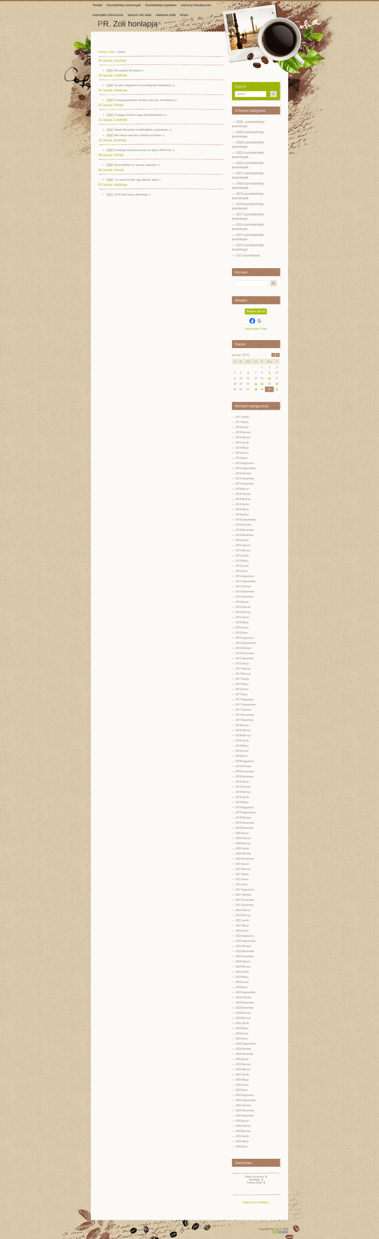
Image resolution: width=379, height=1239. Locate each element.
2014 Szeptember (245, 519)
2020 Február (243, 838)
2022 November (244, 951)
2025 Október (243, 1105)
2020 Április (242, 848)
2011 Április (242, 417)
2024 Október (243, 1048)
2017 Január (242, 663)
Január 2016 (240, 355)
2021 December (244, 905)
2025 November (244, 1110)
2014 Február (243, 494)
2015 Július (241, 571)
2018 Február (243, 730)
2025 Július (241, 1090)
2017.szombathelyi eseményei (248, 216)
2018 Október (243, 766)
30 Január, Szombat (112, 60)
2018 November (244, 771)
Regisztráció (250, 1202)
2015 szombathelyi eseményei (248, 237)
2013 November (244, 478)
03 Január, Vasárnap (112, 184)
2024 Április (242, 1023)
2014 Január (242, 488)
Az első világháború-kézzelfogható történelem (142, 85)
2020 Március (243, 843)
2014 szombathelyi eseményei (248, 247)
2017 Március (243, 673)
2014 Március (243, 499)
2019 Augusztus (244, 807)
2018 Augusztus (244, 761)
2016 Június (242, 627)
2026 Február (243, 1126)
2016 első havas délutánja (130, 194)
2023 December (244, 1007)
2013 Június (242, 452)
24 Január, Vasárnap (112, 90)
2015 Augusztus (244, 576)
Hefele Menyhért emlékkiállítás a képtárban (141, 129)
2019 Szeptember (245, 812)
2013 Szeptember (245, 468)
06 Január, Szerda (111, 170)
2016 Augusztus (244, 637)
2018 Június (242, 750)
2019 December (244, 828)
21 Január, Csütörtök (112, 120)
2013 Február (243, 432)
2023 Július (241, 987)
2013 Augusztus (244, 463)
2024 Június (242, 1033)
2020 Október (243, 853)
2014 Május (242, 509)
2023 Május (242, 977)
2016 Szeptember (245, 643)
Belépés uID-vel (256, 311)
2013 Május (242, 447)
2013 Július (241, 458)
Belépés (264, 1202)
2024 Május (242, 1028)
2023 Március (243, 966)
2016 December (244, 658)
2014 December (244, 535)
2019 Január (242, 781)
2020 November (244, 858)
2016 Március (243, 612)
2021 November (244, 899)
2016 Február (243, 607)
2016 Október (243, 648)
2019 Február (243, 786)
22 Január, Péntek (111, 105)
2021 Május (242, 874)
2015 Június (242, 566)
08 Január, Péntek (111, 155)
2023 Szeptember (245, 992)
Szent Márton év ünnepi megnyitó (135, 164)
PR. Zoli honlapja (128, 24)
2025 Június (242, 1084)
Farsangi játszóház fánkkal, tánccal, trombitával (144, 100)
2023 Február (243, 961)
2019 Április (242, 797)
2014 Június (242, 514)
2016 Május (242, 622)
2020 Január (242, 833)
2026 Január (242, 1120)
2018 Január (242, 725)
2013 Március (243, 437)
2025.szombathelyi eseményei (248, 134)
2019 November (244, 822)
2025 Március (243, 1069)
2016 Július (241, 632)
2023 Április (242, 971)
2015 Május (242, 560)
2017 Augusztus (244, 699)
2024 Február (243, 1013)
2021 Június (242, 879)
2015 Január (242, 540)
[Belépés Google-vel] (259, 321)
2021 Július (241, 884)
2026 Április (242, 1136)
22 (262, 383)
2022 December (244, 956)
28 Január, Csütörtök (112, 75)
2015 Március (243, 550)
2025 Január (242, 1059)
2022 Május (242, 925)
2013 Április (242, 442)
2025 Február (243, 1064)
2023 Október (243, 997)
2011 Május (242, 422)
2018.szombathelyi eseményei (248, 206)
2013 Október (243, 473)
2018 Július (241, 756)
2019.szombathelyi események (248, 195)
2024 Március (243, 1018)
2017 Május (242, 684)
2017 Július (241, 694)
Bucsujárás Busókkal (127, 70)
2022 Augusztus (244, 935)
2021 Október (243, 894)
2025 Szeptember (245, 1100)
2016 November (244, 653)
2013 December (244, 483)
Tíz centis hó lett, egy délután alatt (135, 179)
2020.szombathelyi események (248, 185)
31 (276, 389)
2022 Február (243, 910)
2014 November (244, 530)
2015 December (244, 596)
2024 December (244, 1054)
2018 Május (242, 745)
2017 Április (242, 679)
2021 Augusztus (244, 889)
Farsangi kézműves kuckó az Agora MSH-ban (142, 150)
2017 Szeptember (245, 704)
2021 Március (243, 869)
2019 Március (243, 792)
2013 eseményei (248, 255)
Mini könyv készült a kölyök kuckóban (137, 135)
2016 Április (242, 617)
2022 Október (243, 946)
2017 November (244, 715)
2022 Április (242, 920)
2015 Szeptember (245, 581)
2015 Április (242, 555)
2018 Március (243, 735)
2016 (111, 51)
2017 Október (243, 709)
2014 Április (242, 504)
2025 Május (242, 1079)
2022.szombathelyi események (248, 165)
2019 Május (242, 802)
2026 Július (241, 1146)
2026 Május (242, 1141)
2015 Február (243, 545)
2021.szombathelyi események (248, 175)
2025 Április (242, 1074)
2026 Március (243, 1131)
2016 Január (242, 601)
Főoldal (102, 51)
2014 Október (243, 524)
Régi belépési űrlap (256, 328)
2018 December (244, 776)
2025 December (244, 1115)
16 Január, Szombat (112, 140)
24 (276, 383)
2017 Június (242, 689)
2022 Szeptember (245, 941)
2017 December (244, 720)
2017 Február (243, 668)
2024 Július (241, 1038)
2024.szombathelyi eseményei (248, 144)
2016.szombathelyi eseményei (248, 226)
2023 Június (242, 982)
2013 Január (242, 427)
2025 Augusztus (244, 1095)
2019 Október (243, 817)
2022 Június (242, 930)
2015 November (244, 591)
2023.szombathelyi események (248, 154)
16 (269, 378)
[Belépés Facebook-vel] (252, 321)
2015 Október (243, 586)
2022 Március (243, 915)
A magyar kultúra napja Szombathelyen (138, 114)
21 (255, 383)
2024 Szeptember (245, 1043)
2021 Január (242, 864)
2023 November (244, 1002)
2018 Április (242, 740)
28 (255, 389)
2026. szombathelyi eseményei (248, 124)
